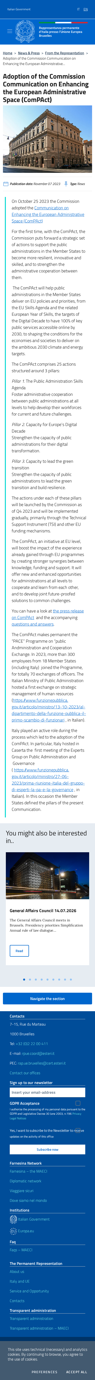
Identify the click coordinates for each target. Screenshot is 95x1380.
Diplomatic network (25, 1181)
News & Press (29, 53)
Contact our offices (25, 1073)
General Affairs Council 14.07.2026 (43, 910)
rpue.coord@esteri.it (38, 1053)
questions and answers (33, 624)
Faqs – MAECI (21, 1250)
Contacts (17, 1301)
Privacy (76, 1113)
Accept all (76, 1372)
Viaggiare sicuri (21, 1191)
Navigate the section (47, 998)
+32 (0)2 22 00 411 (31, 1044)
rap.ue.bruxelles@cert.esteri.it (42, 1063)
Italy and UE (20, 1281)
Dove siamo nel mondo (28, 1200)
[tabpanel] (47, 913)
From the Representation (64, 53)
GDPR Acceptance (24, 1103)
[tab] (24, 980)
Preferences (44, 1372)
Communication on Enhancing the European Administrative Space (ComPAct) (48, 214)
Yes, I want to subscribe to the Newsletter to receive (47, 1130)
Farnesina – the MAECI (28, 1171)
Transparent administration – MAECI (39, 1328)
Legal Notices (18, 1118)
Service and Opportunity (29, 1291)
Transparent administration (31, 1318)
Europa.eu (25, 1231)
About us (17, 1271)
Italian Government (18, 9)
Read (22, 950)
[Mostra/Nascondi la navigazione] (10, 31)
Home (7, 53)
